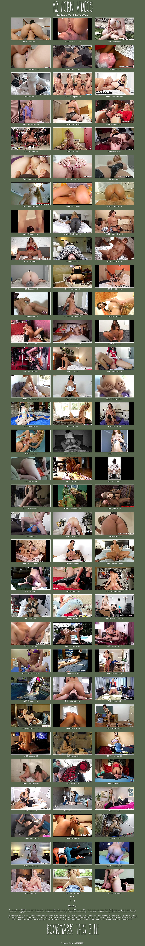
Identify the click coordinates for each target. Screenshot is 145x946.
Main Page (60, 15)
